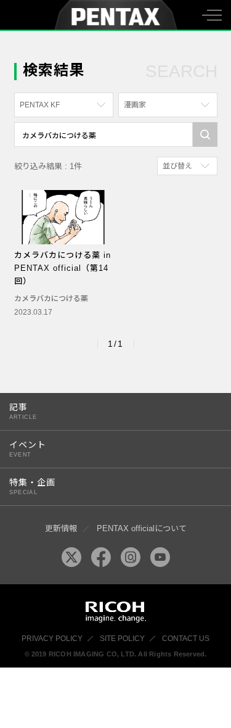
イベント (27, 449)
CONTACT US (185, 638)
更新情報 (61, 528)
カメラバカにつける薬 (51, 298)
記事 (23, 411)
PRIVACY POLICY (52, 638)
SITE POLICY (122, 638)
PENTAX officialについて (142, 528)
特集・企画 (32, 486)
